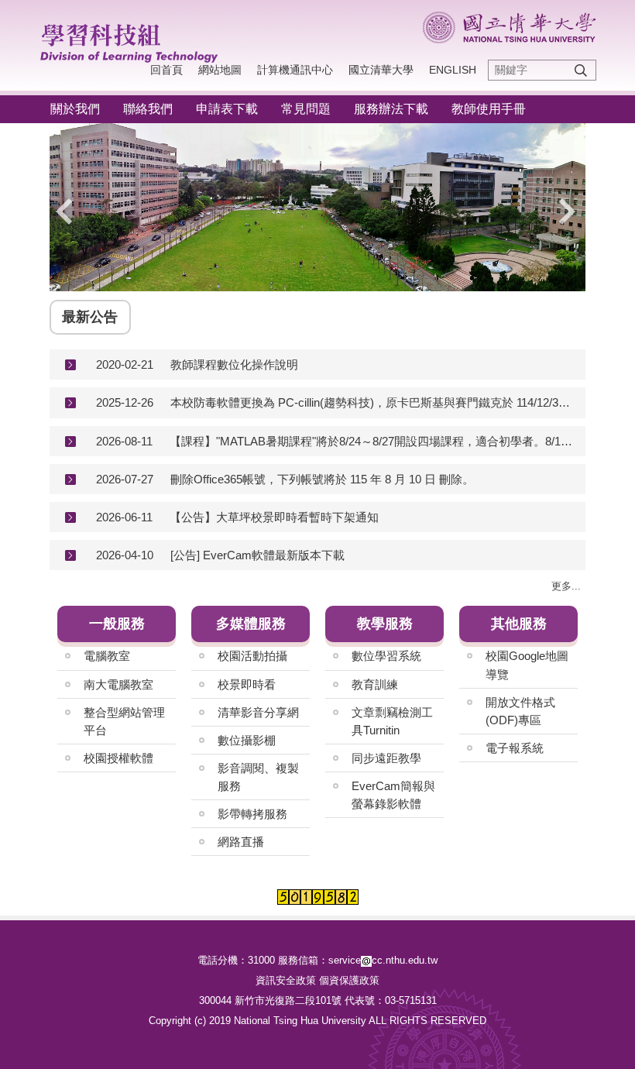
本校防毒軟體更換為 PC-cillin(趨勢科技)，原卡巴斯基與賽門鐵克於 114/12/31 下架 (372, 402)
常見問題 (306, 108)
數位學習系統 (386, 655)
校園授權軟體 (118, 758)
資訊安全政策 (286, 980)
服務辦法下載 (391, 108)
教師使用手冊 (488, 108)
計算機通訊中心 (295, 70)
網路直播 (241, 841)
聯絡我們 (148, 108)
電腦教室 (107, 655)
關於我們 (75, 108)
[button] (69, 211)
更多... (566, 586)
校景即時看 (247, 684)
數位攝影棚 (247, 740)
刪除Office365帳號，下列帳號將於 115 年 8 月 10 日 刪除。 (322, 479)
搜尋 (581, 70)
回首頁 (166, 70)
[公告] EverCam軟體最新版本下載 (257, 555)
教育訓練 (375, 684)
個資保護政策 (349, 980)
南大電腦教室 (118, 684)
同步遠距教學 (386, 758)
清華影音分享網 (258, 712)
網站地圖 (220, 70)
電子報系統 (515, 747)
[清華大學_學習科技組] (137, 40)
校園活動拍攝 (252, 655)
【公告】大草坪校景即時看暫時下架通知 (274, 517)
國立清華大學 (381, 70)
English (452, 70)
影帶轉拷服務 (252, 813)
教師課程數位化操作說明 (234, 364)
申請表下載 (227, 108)
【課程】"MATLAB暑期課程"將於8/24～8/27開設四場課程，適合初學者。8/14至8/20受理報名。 (372, 441)
